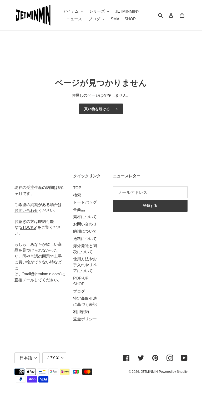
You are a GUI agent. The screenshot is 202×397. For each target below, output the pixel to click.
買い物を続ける (97, 109)
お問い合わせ (26, 210)
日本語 (25, 358)
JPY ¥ (53, 358)
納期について (85, 231)
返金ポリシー (85, 319)
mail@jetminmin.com (42, 274)
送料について (85, 238)
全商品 (79, 209)
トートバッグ (85, 202)
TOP (77, 187)
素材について (85, 216)
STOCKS (28, 227)
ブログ (79, 291)
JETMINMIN (149, 372)
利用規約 (81, 311)
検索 (77, 195)
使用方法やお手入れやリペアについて (85, 265)
